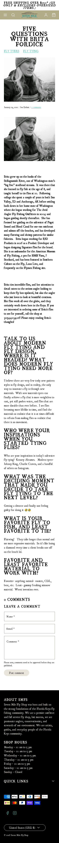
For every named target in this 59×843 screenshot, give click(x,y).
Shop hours (15, 742)
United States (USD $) (22, 827)
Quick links (16, 781)
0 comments (36, 107)
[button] (5, 15)
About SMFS (16, 699)
